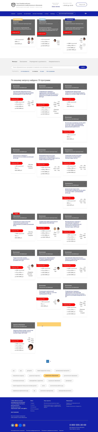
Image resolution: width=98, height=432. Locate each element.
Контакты (33, 410)
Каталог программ (37, 13)
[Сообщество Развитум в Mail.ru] (20, 425)
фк (34, 390)
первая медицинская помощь (43, 370)
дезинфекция (69, 380)
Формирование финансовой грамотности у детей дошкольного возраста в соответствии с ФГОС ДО (75, 93)
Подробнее (29, 48)
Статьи (46, 13)
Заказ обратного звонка (75, 428)
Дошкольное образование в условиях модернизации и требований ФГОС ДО (47, 259)
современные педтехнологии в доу (20, 390)
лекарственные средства (18, 375)
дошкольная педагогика (34, 375)
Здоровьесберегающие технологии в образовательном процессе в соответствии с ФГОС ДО (23, 332)
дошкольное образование (51, 375)
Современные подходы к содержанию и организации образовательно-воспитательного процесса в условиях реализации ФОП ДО (48, 94)
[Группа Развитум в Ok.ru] (16, 425)
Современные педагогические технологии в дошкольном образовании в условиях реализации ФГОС (23, 223)
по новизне (35, 71)
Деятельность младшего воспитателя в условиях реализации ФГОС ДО (23, 157)
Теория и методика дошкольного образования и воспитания (48, 222)
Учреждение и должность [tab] (38, 61)
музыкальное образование (54, 380)
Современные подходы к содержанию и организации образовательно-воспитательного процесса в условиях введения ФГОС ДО (75, 293)
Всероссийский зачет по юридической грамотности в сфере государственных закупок (52, 406)
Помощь (52, 13)
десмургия (29, 370)
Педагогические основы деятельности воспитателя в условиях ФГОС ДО (21, 259)
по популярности (25, 71)
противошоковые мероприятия (62, 370)
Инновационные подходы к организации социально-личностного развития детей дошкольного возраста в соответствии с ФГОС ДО (73, 224)
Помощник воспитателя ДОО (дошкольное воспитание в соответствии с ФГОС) (73, 157)
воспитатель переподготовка (47, 390)
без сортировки (50, 71)
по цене (42, 71)
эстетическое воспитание (18, 380)
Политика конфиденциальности (33, 430)
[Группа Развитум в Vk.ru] (12, 425)
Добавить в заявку (18, 48)
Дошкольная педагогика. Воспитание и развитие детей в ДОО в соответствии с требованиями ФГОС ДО (75, 191)
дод (21, 370)
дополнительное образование (70, 375)
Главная (13, 13)
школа (43, 385)
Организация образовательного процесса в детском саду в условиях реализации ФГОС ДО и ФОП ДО (23, 93)
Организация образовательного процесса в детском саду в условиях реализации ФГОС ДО (75, 259)
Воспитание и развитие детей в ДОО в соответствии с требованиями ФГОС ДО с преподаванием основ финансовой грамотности (75, 124)
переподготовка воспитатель (65, 390)
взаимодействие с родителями (36, 380)
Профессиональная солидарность (73, 406)
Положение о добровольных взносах (50, 430)
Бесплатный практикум (66, 13)
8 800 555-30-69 (78, 425)
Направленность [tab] (54, 61)
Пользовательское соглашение (18, 430)
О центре (19, 13)
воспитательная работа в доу (56, 385)
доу (13, 370)
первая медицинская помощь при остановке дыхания (25, 385)
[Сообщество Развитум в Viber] (24, 425)
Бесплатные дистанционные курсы (51, 403)
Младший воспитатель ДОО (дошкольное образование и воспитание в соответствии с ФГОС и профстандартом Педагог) (49, 157)
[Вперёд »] (53, 361)
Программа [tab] (23, 61)
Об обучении (27, 13)
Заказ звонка (55, 6)
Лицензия (61, 430)
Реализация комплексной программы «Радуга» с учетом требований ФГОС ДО (47, 292)
